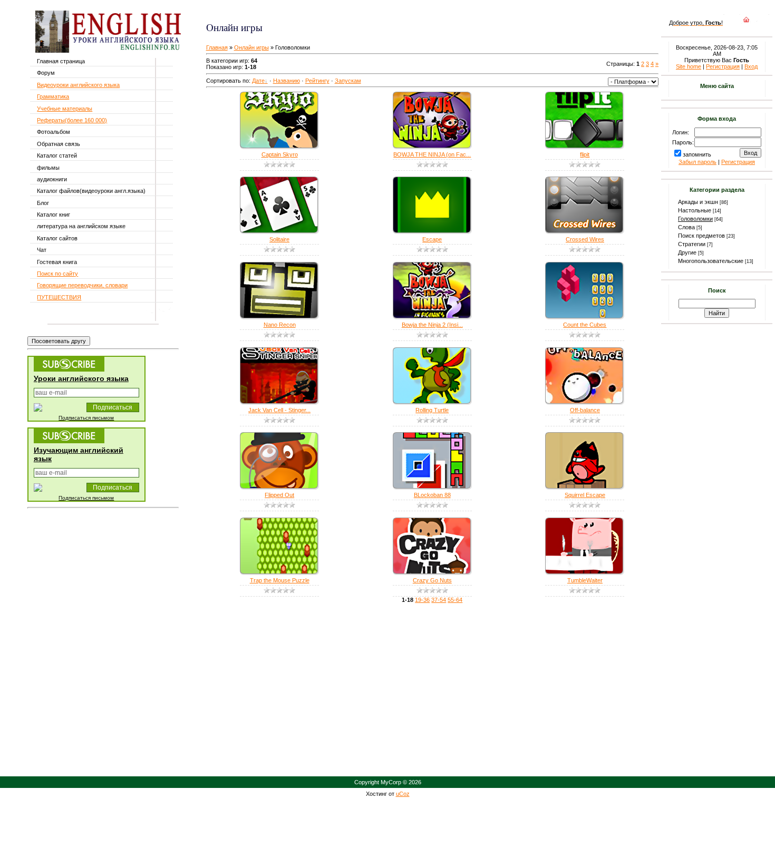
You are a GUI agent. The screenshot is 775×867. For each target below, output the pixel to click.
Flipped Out (279, 495)
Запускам (348, 80)
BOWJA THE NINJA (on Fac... (432, 154)
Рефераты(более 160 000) (72, 120)
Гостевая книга (57, 262)
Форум (46, 73)
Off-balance (585, 410)
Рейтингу (317, 80)
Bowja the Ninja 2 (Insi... (432, 325)
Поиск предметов (701, 235)
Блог (43, 203)
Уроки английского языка (81, 378)
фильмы (48, 167)
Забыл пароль (697, 162)
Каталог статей (57, 155)
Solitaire (279, 239)
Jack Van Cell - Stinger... (279, 410)
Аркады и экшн (698, 202)
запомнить (697, 154)
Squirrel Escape (585, 495)
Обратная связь (58, 144)
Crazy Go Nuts (432, 580)
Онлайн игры (251, 47)
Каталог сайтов (57, 238)
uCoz (403, 794)
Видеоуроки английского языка (78, 85)
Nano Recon (280, 325)
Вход (751, 66)
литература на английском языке (81, 226)
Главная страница (61, 61)
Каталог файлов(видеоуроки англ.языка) (91, 191)
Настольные (694, 210)
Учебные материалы (64, 108)
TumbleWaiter (585, 580)
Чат (41, 250)
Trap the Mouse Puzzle (279, 580)
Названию (286, 80)
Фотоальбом (53, 132)
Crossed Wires (585, 239)
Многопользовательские (710, 261)
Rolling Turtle (432, 410)
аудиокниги (52, 179)
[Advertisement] (331, 11)
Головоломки (695, 219)
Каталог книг (53, 214)
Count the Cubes (584, 325)
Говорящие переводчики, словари (82, 285)
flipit (584, 154)
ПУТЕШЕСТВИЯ (59, 297)
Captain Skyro (279, 154)
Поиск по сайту (57, 273)
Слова (686, 227)
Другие (687, 252)
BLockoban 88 (432, 495)
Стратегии (691, 244)
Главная (217, 47)
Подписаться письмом (86, 418)
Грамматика (53, 96)
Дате (258, 80)
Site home (688, 66)
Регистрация (723, 66)
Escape (432, 239)
